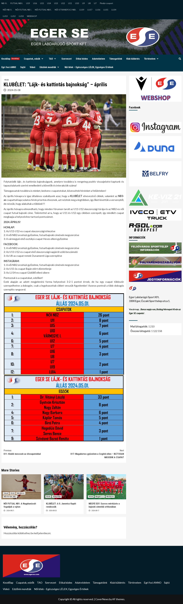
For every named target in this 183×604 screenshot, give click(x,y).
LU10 (21, 16)
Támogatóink (115, 58)
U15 (42, 3)
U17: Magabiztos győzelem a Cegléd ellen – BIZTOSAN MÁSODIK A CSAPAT (97, 454)
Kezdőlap (10, 58)
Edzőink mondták (48, 67)
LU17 (89, 9)
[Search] (180, 59)
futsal (6, 493)
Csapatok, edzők (32, 58)
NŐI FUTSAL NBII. (43, 9)
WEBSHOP (32, 16)
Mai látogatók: (139, 326)
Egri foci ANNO (8, 67)
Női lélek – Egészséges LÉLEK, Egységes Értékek (89, 67)
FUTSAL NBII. (16, 3)
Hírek (6, 80)
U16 (35, 3)
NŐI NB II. (7, 9)
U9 (83, 3)
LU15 (106, 9)
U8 (89, 3)
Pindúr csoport (106, 3)
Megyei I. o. (99, 497)
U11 (70, 3)
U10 (77, 3)
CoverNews (102, 599)
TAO (51, 58)
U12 (63, 3)
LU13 (5, 16)
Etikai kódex (82, 58)
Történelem (149, 58)
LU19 (81, 9)
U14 (49, 3)
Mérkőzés (20, 493)
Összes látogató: (140, 331)
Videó (32, 67)
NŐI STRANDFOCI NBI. (65, 9)
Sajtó (22, 67)
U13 (56, 3)
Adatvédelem (98, 58)
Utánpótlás (57, 497)
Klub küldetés (133, 58)
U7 (95, 3)
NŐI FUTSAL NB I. (23, 9)
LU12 (13, 16)
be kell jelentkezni (40, 533)
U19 (28, 3)
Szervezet (66, 58)
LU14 (114, 9)
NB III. (4, 3)
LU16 (98, 9)
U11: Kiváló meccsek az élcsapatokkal (22, 452)
